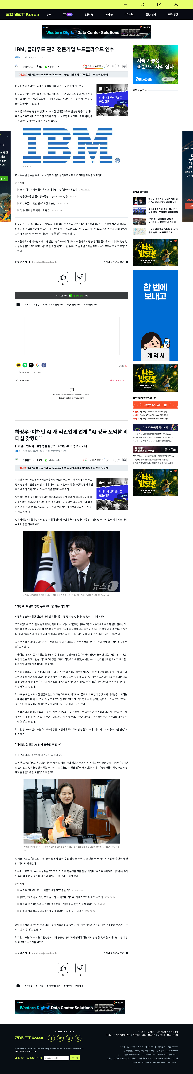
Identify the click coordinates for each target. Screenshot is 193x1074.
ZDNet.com (30, 1051)
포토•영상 (173, 14)
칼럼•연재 (151, 14)
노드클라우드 (91, 304)
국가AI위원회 (55, 985)
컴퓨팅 (18, 57)
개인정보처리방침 (123, 1034)
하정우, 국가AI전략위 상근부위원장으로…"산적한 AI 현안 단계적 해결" (56, 904)
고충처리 (161, 1034)
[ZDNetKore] (26, 8)
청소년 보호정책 (148, 1034)
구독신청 (74, 1057)
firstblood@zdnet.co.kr (44, 261)
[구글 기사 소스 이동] (94, 66)
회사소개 (141, 1031)
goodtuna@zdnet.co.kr (44, 953)
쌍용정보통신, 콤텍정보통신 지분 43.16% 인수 (44, 196)
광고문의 (151, 1031)
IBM (28, 304)
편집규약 (110, 1034)
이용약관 (136, 1034)
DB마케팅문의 (162, 1031)
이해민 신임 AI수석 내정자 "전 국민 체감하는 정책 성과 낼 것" (51, 911)
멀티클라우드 (74, 304)
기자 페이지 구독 (54, 66)
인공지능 (88, 14)
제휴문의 (174, 1031)
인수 (38, 304)
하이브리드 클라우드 (54, 304)
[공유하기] (108, 66)
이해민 (41, 985)
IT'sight (129, 14)
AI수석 (69, 985)
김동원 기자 (28, 460)
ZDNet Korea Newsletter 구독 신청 (28, 1057)
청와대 (80, 985)
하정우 (29, 985)
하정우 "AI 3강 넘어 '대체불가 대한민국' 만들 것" (45, 890)
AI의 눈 (109, 14)
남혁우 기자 (28, 66)
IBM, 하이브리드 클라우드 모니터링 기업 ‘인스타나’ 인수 (49, 189)
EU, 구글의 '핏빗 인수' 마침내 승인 (37, 203)
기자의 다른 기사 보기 (114, 261)
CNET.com (19, 1051)
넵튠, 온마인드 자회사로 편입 (35, 210)
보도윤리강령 (172, 1034)
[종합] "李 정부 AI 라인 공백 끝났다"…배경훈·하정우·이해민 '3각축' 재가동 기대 (61, 897)
